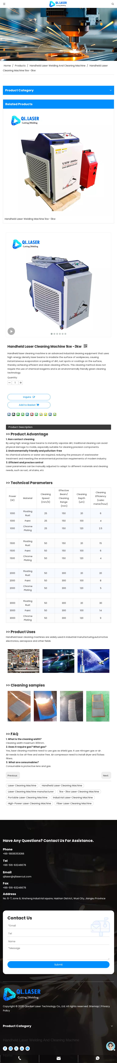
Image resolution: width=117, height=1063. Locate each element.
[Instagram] (27, 1048)
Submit (58, 964)
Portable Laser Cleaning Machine (27, 797)
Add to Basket (27, 405)
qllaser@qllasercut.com (17, 876)
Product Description (20, 427)
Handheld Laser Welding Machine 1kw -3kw (30, 219)
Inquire (27, 397)
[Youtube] (22, 1048)
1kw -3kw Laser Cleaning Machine (79, 791)
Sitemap (94, 1006)
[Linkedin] (11, 1048)
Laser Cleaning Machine (22, 785)
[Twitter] (16, 1048)
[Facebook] (5, 1048)
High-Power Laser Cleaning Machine (29, 803)
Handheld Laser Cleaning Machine (62, 785)
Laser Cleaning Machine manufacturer (31, 791)
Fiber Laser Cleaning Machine (74, 803)
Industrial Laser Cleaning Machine (73, 797)
